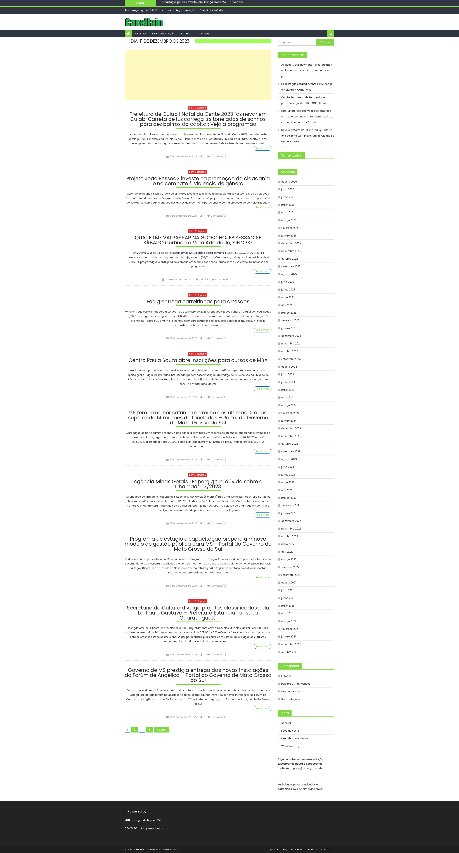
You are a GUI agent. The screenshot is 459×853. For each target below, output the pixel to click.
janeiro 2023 (288, 513)
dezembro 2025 (291, 243)
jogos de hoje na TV (148, 820)
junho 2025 (288, 289)
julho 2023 (287, 467)
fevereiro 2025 (290, 320)
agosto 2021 (288, 582)
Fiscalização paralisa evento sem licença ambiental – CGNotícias (307, 86)
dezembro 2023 (291, 428)
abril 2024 (287, 397)
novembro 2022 (291, 528)
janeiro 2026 (289, 235)
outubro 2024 (289, 351)
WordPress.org (290, 746)
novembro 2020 (291, 644)
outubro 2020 (289, 652)
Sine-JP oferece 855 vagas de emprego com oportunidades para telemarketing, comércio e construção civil (306, 116)
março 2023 (288, 498)
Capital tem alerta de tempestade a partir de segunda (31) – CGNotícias (207, 3)
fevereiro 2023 (290, 505)
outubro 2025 (289, 259)
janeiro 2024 (289, 420)
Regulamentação (185, 10)
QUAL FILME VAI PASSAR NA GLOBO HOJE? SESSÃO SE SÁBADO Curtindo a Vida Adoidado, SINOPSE (198, 240)
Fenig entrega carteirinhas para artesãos (198, 302)
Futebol (204, 10)
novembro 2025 (291, 251)
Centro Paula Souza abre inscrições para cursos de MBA (198, 361)
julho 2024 (287, 374)
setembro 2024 (291, 359)
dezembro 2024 (291, 336)
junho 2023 (288, 474)
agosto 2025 (289, 274)
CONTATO (217, 10)
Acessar (286, 723)
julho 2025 (287, 282)
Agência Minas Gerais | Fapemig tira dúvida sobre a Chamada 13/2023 (198, 484)
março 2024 (289, 405)
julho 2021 (287, 590)
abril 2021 (286, 613)
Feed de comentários (294, 738)
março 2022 (288, 559)
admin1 (203, 279)
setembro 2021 (290, 575)
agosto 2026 (289, 181)
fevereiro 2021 (290, 629)
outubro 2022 (289, 536)
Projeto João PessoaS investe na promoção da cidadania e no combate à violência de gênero (198, 181)
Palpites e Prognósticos (295, 684)
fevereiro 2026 (290, 228)
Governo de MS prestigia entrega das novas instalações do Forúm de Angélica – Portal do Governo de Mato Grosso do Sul (198, 676)
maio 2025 (287, 297)
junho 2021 (287, 598)
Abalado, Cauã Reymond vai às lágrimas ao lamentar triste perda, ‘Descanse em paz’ (306, 70)
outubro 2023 (289, 444)
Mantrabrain (172, 849)
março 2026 (289, 220)
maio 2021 (287, 606)
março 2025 (288, 313)
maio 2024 (288, 390)
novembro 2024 (291, 343)
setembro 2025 (290, 266)
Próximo (162, 729)
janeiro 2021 (288, 636)
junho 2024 (288, 382)
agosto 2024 (289, 366)
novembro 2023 (291, 436)
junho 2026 (288, 197)
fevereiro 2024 (290, 413)
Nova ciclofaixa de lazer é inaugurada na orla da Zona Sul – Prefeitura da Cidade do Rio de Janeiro (307, 135)
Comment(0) (218, 156)
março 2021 (288, 621)
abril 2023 (287, 490)
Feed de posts (290, 731)
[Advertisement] (198, 75)
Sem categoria (197, 107)
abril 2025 (287, 305)
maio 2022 (287, 544)
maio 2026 (288, 205)
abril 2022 (287, 552)
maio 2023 (287, 482)
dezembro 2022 (291, 521)
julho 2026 (287, 189)
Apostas (166, 10)
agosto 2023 (289, 459)
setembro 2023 (290, 451)
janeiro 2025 (288, 328)
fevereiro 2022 (290, 567)
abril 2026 (287, 212)
